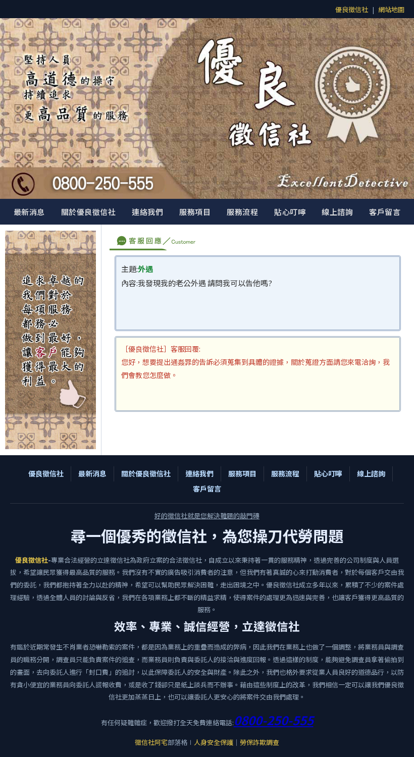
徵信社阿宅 (151, 742)
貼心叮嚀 (289, 211)
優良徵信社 (351, 9)
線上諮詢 (337, 211)
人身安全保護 (213, 742)
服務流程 (242, 211)
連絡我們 (147, 211)
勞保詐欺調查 (259, 742)
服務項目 (195, 211)
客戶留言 (384, 211)
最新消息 (29, 211)
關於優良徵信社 (88, 211)
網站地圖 (391, 9)
